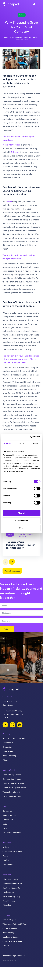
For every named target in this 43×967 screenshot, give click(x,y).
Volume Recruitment (11, 792)
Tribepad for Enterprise (12, 883)
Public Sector (8, 892)
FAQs (5, 824)
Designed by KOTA (9, 960)
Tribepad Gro (8, 751)
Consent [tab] (7, 443)
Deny (21, 528)
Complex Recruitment (12, 779)
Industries (7, 874)
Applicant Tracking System (14, 738)
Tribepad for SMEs (10, 879)
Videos (5, 856)
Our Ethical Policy (10, 928)
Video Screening (9, 755)
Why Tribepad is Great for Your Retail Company (21, 27)
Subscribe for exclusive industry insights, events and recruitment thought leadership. (21, 591)
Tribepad (15, 152)
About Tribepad (9, 920)
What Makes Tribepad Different (16, 924)
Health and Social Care (12, 888)
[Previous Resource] (5, 562)
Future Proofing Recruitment (14, 788)
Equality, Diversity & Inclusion (15, 783)
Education (7, 905)
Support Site (8, 819)
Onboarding (7, 747)
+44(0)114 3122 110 (10, 701)
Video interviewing (11, 144)
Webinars (6, 860)
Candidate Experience (12, 775)
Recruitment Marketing (12, 796)
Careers (6, 946)
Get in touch (8, 705)
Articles (6, 847)
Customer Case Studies (12, 851)
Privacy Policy (8, 933)
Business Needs (9, 770)
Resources (7, 842)
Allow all (21, 513)
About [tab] (35, 443)
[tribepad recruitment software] (11, 4)
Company (7, 915)
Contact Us (7, 811)
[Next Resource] (12, 562)
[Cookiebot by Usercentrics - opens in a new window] (30, 437)
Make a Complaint (10, 815)
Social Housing (9, 901)
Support (6, 806)
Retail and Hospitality (11, 896)
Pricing (5, 760)
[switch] (37, 488)
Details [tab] (21, 443)
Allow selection (21, 520)
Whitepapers (8, 864)
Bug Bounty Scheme (11, 937)
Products (6, 734)
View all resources (12, 571)
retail (9, 201)
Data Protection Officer (12, 832)
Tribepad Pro (8, 743)
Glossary (6, 828)
